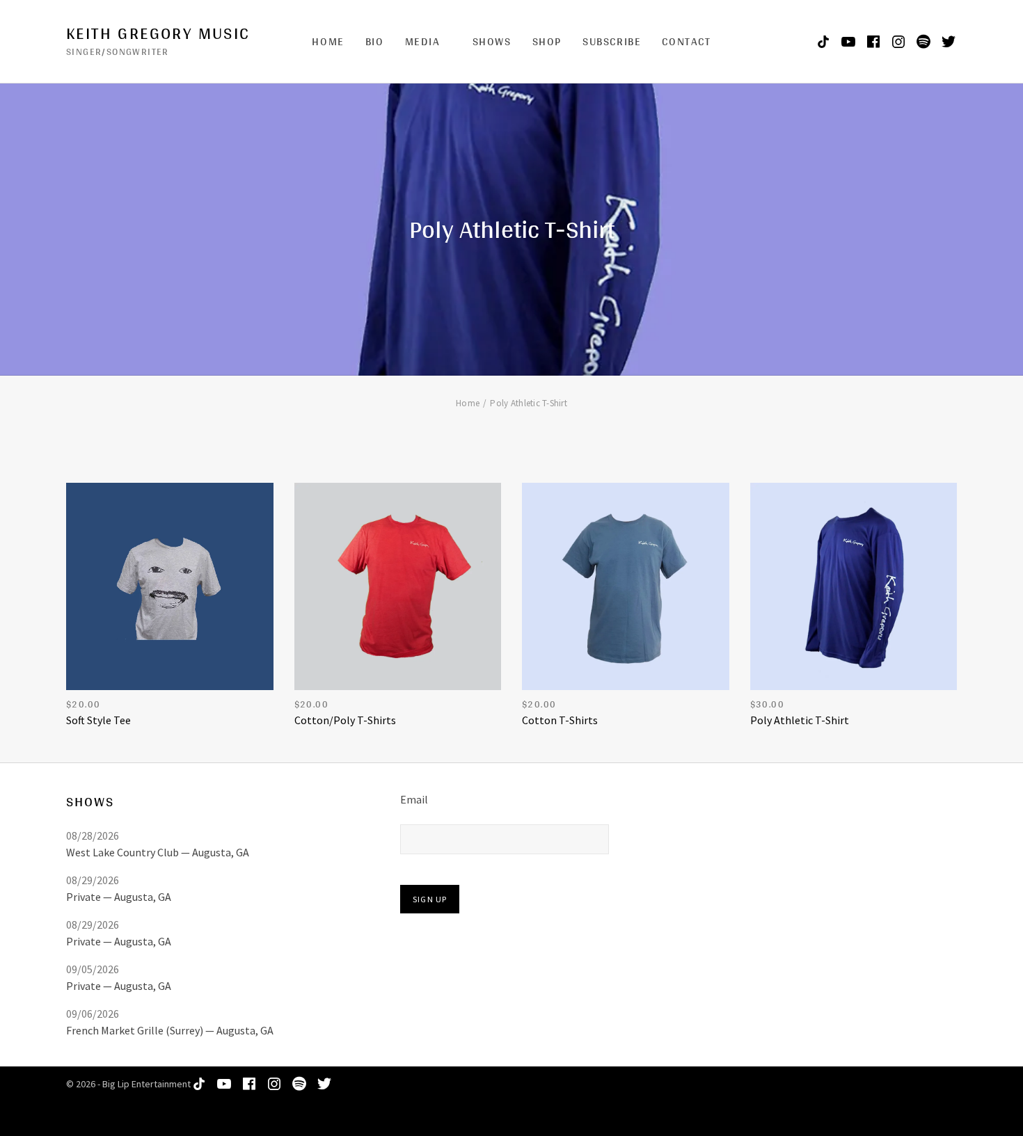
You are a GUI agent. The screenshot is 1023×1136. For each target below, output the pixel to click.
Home (328, 41)
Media (423, 41)
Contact (686, 41)
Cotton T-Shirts (560, 720)
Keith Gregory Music (158, 33)
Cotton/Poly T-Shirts (345, 720)
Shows (492, 41)
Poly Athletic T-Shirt (799, 720)
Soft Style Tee (98, 720)
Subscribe (611, 41)
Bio (374, 41)
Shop (547, 41)
